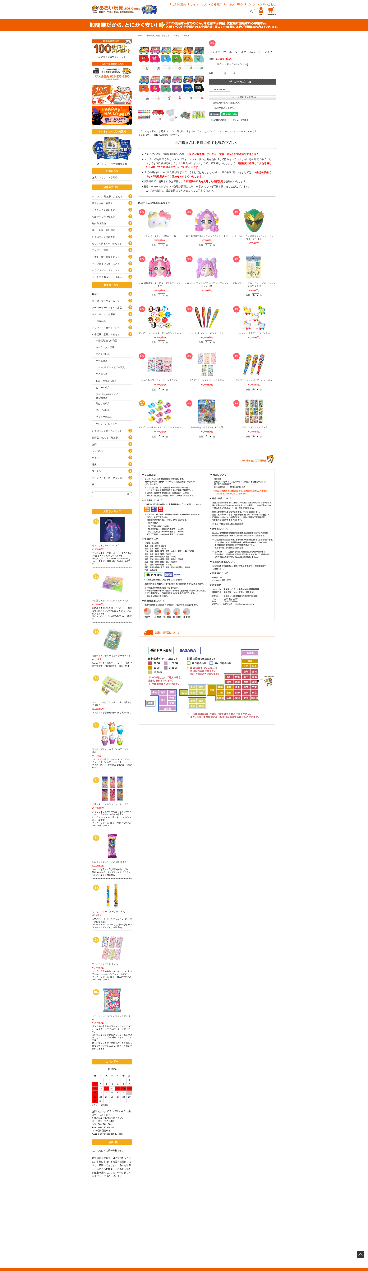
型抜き (95, 457)
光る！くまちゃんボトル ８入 (106, 545)
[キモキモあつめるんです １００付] (206, 411)
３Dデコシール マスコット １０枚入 (207, 380)
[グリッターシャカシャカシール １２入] (112, 788)
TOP (140, 36)
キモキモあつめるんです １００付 (207, 427)
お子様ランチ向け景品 (103, 237)
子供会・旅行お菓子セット (106, 257)
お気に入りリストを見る (104, 177)
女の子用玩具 (103, 354)
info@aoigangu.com (111, 1134)
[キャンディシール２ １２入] (112, 948)
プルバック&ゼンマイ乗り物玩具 (107, 396)
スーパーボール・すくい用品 (107, 307)
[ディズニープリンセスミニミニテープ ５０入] (159, 411)
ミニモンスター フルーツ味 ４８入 (108, 911)
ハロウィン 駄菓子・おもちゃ (107, 196)
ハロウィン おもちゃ (106, 423)
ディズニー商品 (100, 250)
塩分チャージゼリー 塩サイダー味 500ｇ (111, 655)
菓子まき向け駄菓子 (102, 203)
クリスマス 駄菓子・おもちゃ (107, 277)
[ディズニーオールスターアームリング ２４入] (159, 317)
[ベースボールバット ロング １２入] (206, 317)
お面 (94, 444)
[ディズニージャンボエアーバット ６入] (254, 364)
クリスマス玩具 (104, 417)
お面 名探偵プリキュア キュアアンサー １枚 (207, 236)
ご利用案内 (179, 4)
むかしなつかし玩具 (106, 381)
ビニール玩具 (103, 387)
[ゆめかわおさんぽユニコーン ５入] (254, 317)
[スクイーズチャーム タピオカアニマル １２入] (112, 733)
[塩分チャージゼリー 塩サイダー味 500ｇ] (112, 639)
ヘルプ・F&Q (234, 4)
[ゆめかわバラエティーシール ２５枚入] (159, 364)
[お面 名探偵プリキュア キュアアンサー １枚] (206, 220)
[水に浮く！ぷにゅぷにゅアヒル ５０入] (112, 584)
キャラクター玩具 (181, 36)
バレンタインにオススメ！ (106, 263)
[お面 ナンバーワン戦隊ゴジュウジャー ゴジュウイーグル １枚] (254, 220)
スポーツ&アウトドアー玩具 (110, 367)
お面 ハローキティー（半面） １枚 (159, 236)
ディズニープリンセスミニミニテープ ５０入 (159, 427)
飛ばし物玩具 (103, 403)
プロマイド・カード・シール (107, 327)
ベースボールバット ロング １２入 (207, 333)
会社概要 (216, 4)
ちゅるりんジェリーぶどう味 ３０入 (109, 862)
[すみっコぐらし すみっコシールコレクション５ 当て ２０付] (254, 267)
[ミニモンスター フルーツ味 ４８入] (112, 895)
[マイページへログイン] (261, 11)
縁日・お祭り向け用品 (103, 230)
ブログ (251, 4)
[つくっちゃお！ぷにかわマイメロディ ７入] (112, 1000)
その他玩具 (101, 374)
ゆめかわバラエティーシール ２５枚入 (159, 380)
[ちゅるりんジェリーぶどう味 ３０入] (112, 846)
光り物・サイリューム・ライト (108, 301)
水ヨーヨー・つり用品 (103, 314)
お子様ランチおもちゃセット (107, 431)
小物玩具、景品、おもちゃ (157, 36)
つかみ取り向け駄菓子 (103, 216)
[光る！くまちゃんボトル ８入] (112, 529)
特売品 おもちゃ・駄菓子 (105, 437)
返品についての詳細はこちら (226, 103)
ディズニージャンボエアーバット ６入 (254, 380)
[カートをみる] (271, 11)
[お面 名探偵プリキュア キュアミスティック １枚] (159, 267)
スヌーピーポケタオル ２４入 (254, 427)
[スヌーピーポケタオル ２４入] (254, 411)
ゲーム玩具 (101, 360)
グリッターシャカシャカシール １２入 (110, 804)
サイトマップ (198, 4)
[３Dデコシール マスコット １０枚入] (206, 364)
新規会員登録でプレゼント (112, 57)
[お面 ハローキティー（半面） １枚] (159, 220)
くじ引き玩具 (99, 321)
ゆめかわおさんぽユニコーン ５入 (254, 333)
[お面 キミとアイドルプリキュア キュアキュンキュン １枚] (206, 267)
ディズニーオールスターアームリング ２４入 (159, 333)
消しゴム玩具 (103, 410)
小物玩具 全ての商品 (106, 340)
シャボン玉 (98, 451)
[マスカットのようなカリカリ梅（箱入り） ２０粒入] (112, 686)
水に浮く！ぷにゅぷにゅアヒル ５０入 (110, 600)
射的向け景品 (99, 223)
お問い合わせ (268, 4)
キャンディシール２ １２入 (105, 964)
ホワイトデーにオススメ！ (106, 270)
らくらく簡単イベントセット (107, 243)
